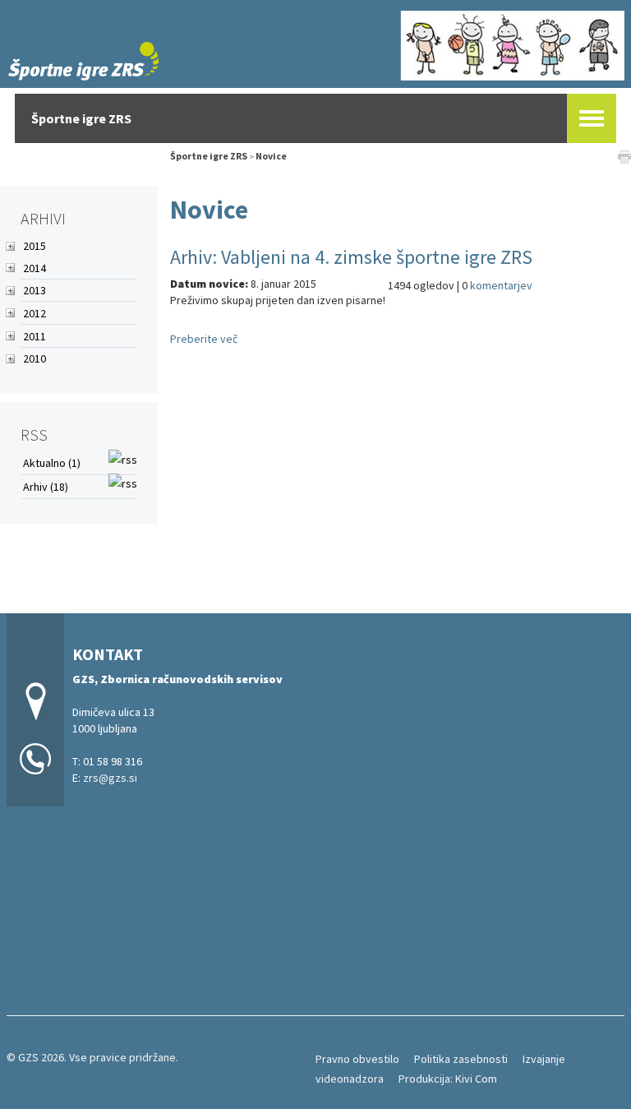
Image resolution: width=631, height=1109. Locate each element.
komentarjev (501, 285)
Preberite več (203, 338)
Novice (271, 156)
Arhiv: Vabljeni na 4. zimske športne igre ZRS (351, 257)
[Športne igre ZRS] (315, 42)
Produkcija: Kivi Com (447, 1078)
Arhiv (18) (45, 486)
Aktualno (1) (52, 462)
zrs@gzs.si (110, 777)
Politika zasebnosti (461, 1058)
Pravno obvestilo (357, 1058)
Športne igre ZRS (208, 156)
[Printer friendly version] (624, 156)
